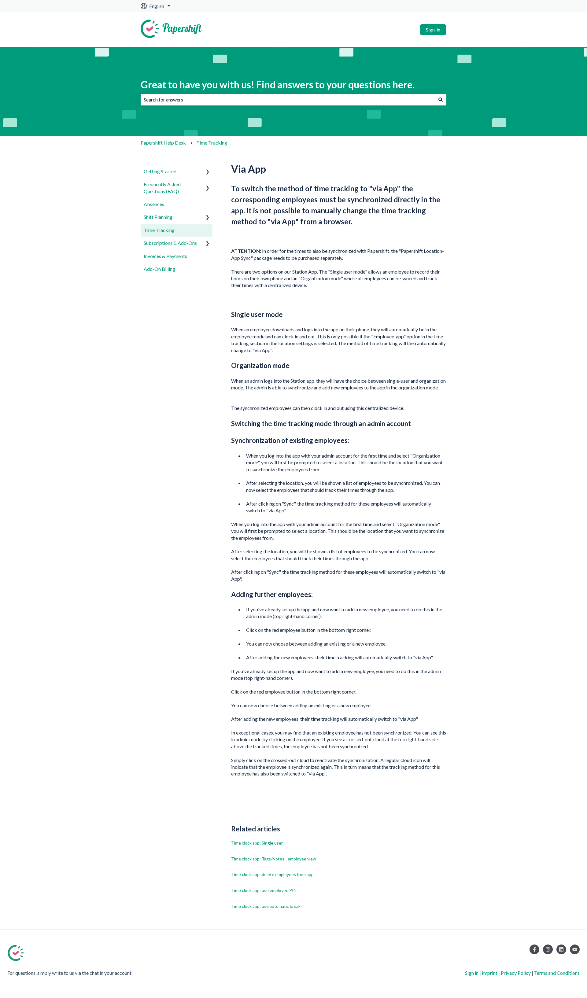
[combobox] (288, 99)
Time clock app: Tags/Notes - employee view (273, 858)
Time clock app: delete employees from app (272, 874)
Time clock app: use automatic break (266, 906)
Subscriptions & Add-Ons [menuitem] (170, 243)
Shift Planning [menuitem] (158, 217)
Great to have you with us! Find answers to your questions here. (278, 84)
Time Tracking (211, 142)
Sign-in (433, 29)
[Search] (440, 99)
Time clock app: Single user (257, 842)
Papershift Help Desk (163, 142)
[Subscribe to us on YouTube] (575, 949)
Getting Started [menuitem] (160, 171)
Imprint (489, 973)
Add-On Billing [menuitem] (159, 269)
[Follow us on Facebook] (534, 949)
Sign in (471, 973)
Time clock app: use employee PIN (264, 890)
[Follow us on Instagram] (548, 949)
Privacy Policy (516, 973)
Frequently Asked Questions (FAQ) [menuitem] (162, 187)
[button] (207, 172)
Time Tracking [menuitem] (159, 230)
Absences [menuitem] (154, 204)
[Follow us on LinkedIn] (561, 949)
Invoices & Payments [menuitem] (165, 256)
